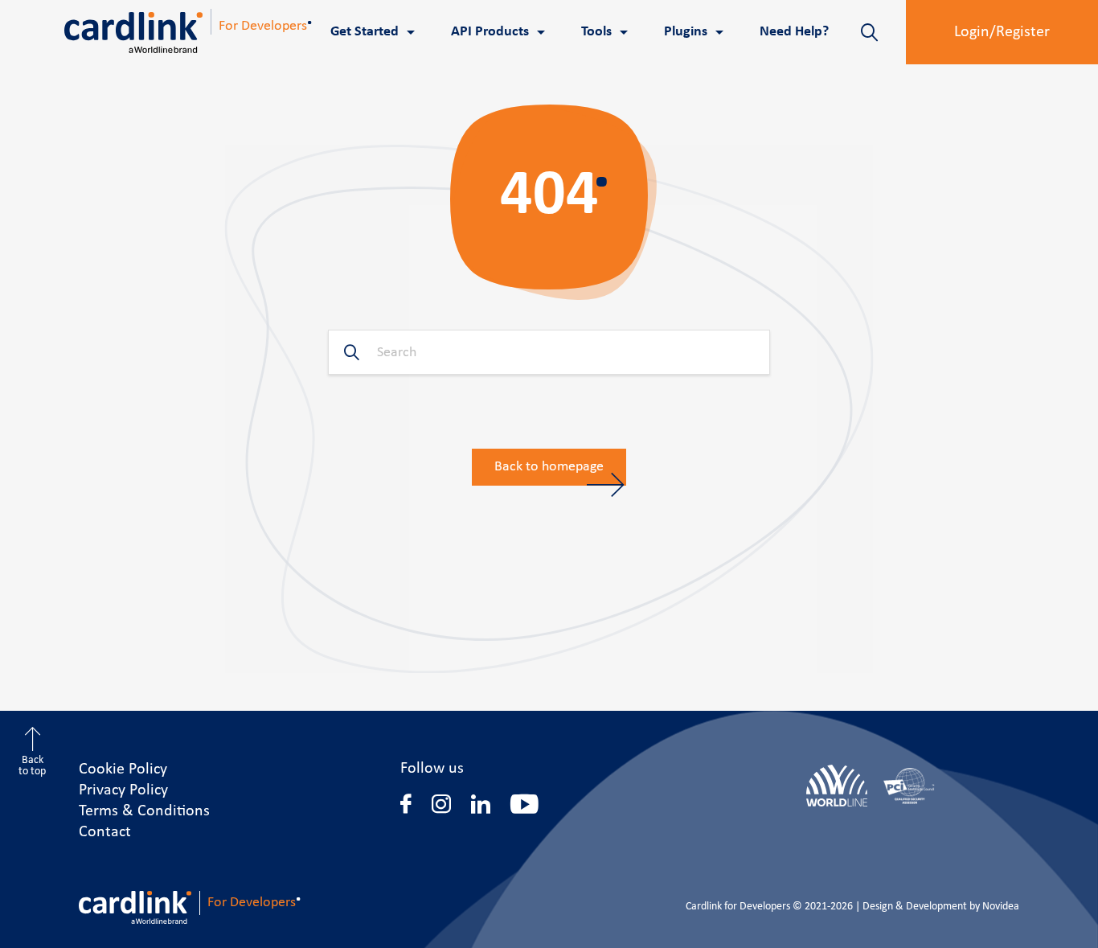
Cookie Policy (123, 769)
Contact (105, 832)
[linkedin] (480, 804)
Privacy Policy (123, 790)
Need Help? (794, 31)
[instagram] (441, 804)
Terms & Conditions (144, 811)
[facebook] (406, 804)
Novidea (1000, 907)
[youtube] (524, 804)
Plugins (685, 31)
